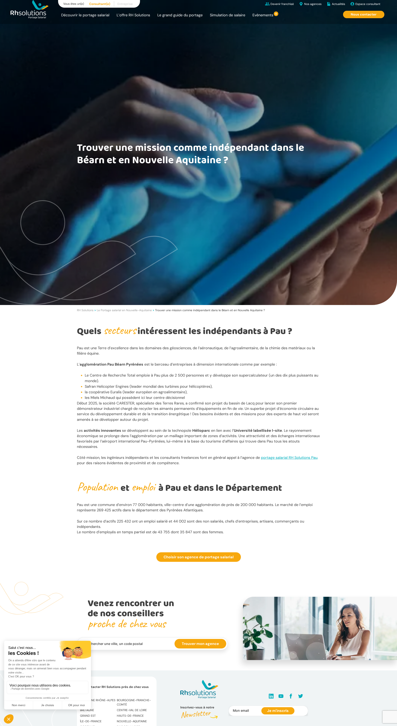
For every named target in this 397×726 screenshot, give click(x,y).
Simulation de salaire (227, 15)
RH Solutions (85, 310)
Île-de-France (91, 721)
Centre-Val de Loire (132, 710)
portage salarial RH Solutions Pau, (289, 457)
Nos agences (313, 4)
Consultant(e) (99, 4)
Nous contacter (364, 14)
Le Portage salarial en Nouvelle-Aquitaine (124, 310)
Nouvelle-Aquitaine (132, 721)
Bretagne (87, 710)
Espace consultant (367, 4)
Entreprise (125, 4)
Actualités (338, 4)
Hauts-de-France (130, 716)
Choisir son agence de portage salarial (199, 557)
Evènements (262, 15)
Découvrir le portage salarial (85, 15)
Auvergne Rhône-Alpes (97, 700)
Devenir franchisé (282, 4)
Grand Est (88, 716)
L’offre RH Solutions (133, 15)
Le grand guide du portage (180, 15)
